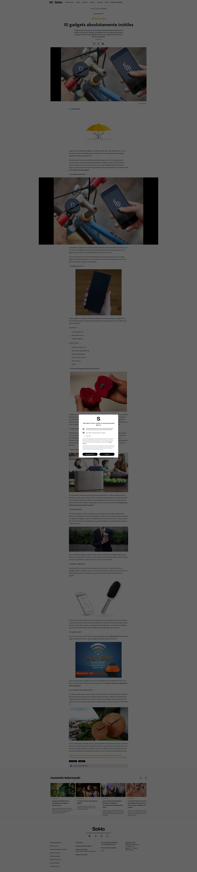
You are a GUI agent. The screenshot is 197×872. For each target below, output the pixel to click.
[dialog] (98, 436)
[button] (98, 436)
